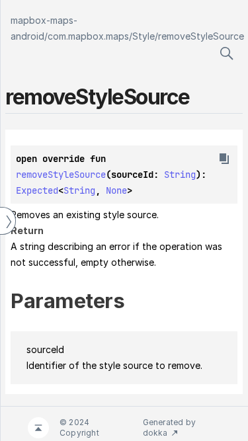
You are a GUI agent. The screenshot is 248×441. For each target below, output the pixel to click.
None (116, 190)
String (180, 174)
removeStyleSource (201, 36)
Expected (37, 190)
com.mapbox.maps (88, 36)
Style (143, 36)
